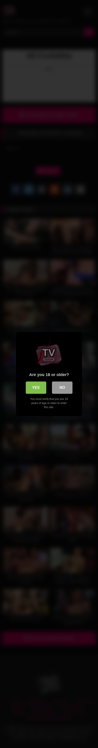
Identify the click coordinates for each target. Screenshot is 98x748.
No (62, 387)
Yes (36, 387)
